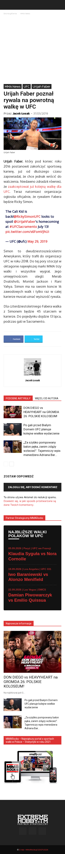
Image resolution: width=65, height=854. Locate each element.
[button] (6, 5)
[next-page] (11, 464)
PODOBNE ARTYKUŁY (18, 398)
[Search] (60, 5)
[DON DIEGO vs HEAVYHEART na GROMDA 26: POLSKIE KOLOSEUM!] (13, 412)
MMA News (25, 13)
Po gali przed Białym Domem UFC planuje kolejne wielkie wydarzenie (41, 429)
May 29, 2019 (37, 241)
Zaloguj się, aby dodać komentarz (32, 487)
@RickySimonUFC (27, 216)
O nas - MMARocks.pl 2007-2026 (33, 849)
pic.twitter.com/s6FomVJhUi (27, 231)
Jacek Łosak (21, 113)
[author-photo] (32, 375)
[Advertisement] (32, 49)
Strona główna (10, 13)
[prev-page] (6, 464)
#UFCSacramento (23, 226)
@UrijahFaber (24, 221)
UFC (27, 86)
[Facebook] (22, 831)
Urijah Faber (41, 86)
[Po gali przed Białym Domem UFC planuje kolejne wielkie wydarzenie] (13, 429)
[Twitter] (42, 831)
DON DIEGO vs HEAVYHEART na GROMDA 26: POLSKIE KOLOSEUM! (41, 412)
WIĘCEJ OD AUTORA (46, 398)
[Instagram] (32, 831)
